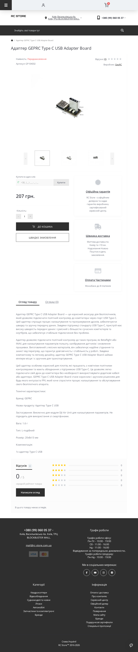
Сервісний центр (99, 599)
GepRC (118, 64)
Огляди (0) (52, 302)
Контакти (99, 607)
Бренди (39, 614)
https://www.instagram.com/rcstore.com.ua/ (103, 572)
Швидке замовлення (42, 237)
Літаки (38, 603)
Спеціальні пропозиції (99, 626)
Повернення (99, 611)
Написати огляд (30, 492)
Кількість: (22, 210)
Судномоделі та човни (38, 599)
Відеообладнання (39, 596)
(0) (105, 59)
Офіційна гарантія (98, 191)
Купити (61, 182)
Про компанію (99, 596)
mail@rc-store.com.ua (39, 545)
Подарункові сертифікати (99, 622)
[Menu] (6, 5)
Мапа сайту (99, 614)
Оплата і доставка (99, 592)
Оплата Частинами (98, 280)
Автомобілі (38, 607)
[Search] (122, 30)
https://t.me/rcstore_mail (112, 572)
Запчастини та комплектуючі (38, 611)
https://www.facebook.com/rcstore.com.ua (86, 572)
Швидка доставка (98, 236)
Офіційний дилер (99, 603)
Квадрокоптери (39, 592)
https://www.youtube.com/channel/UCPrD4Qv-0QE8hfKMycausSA (95, 572)
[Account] (43, 5)
